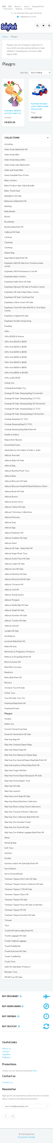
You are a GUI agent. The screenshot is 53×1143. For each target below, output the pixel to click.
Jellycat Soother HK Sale (15, 615)
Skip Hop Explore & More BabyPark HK (22, 765)
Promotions (8, 9)
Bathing (8, 206)
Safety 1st (9, 724)
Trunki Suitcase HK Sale (15, 951)
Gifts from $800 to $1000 (16, 372)
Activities (8, 144)
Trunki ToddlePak (12, 956)
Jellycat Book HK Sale (14, 491)
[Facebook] (6, 1116)
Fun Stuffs (28, 9)
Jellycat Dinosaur (12, 517)
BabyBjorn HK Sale (12, 196)
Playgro (8, 713)
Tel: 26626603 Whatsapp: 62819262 (27, 13)
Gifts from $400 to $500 (15, 357)
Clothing (8, 247)
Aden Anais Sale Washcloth (17, 165)
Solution (8, 853)
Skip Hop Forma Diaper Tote (17, 780)
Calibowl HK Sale (12, 232)
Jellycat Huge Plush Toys (15, 553)
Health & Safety (11, 434)
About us (6, 1048)
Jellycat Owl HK (11, 589)
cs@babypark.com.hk (28, 16)
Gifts (6, 331)
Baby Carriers (10, 180)
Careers (6, 1051)
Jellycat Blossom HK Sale (15, 481)
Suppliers (6, 1054)
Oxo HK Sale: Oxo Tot (14, 698)
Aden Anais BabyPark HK (16, 149)
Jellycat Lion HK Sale (13, 569)
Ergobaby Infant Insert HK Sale (18, 302)
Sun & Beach (10, 868)
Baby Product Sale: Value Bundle (19, 185)
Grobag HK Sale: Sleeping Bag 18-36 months (24, 403)
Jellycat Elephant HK (13, 532)
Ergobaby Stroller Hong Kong (17, 321)
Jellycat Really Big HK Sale (16, 605)
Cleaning (8, 242)
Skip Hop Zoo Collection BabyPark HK (21, 817)
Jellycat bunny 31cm (13, 501)
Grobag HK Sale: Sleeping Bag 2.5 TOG (22, 408)
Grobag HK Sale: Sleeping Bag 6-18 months (24, 414)
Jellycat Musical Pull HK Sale (17, 579)
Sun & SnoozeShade (13, 873)
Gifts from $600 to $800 (15, 367)
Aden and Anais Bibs (13, 170)
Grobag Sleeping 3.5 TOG (16, 419)
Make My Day (10, 646)
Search (26, 6)
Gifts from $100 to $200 (15, 341)
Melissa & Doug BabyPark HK (17, 656)
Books (7, 216)
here (34, 1070)
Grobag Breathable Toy (15, 388)
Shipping (18, 9)
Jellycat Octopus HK (13, 584)
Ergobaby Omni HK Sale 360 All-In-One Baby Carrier (24, 309)
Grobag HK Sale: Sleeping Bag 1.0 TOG (22, 398)
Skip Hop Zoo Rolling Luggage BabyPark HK (24, 832)
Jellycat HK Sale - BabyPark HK (18, 548)
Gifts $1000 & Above (14, 336)
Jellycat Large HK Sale (14, 563)
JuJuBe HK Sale (11, 631)
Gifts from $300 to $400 (15, 352)
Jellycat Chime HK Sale (14, 507)
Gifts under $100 (12, 377)
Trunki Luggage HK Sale (15, 935)
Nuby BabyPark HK (13, 677)
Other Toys (9, 693)
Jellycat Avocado (12, 455)
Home (5, 36)
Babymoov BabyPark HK (15, 201)
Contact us (7, 1082)
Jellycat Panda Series (14, 594)
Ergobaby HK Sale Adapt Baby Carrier (21, 292)
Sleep (7, 837)
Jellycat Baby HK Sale (14, 460)
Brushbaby (9, 221)
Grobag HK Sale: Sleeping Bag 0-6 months (23, 393)
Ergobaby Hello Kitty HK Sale (17, 281)
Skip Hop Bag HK (12, 739)
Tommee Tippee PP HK (15, 910)
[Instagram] (13, 1116)
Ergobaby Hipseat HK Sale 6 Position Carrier (24, 286)
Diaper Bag (9, 252)
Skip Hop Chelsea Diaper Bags (18, 744)
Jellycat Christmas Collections (18, 512)
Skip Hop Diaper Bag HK (15, 749)
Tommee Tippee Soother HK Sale (19, 915)
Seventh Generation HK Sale (17, 734)
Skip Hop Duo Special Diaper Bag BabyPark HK (25, 760)
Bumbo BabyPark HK (13, 227)
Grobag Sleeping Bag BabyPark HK (20, 429)
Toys (6, 925)
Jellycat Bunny (11, 496)
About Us (17, 6)
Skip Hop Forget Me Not (15, 770)
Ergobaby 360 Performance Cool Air (20, 271)
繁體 (4, 6)
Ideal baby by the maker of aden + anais (22, 450)
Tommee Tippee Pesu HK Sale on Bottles (23, 904)
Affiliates (6, 1057)
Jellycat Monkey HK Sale (15, 574)
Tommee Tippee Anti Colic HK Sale (20, 879)
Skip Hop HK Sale (12, 786)
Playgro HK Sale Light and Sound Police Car (39, 106)
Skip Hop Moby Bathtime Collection (20, 801)
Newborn (8, 672)
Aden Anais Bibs (11, 154)
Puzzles (7, 718)
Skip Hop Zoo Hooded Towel (17, 822)
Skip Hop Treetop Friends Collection (21, 811)
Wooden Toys (10, 972)
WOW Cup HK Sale (13, 977)
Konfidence (9, 636)
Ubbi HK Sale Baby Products (17, 966)
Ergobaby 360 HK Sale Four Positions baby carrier (23, 264)
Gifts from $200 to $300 (15, 346)
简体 (10, 6)
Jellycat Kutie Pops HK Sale (17, 558)
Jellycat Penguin (11, 600)
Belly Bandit (9, 211)
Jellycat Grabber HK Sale (15, 538)
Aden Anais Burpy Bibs (14, 159)
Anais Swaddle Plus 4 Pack (16, 175)
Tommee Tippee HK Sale (15, 899)
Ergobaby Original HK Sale (16, 315)
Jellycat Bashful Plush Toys (16, 470)
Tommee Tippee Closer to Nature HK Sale (23, 884)
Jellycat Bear (10, 476)
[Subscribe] (47, 1106)
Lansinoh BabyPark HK (14, 641)
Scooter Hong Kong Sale (15, 729)
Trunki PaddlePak (12, 946)
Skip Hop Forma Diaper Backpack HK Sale (23, 775)
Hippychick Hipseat (13, 439)
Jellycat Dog (10, 522)
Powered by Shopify (26, 1137)
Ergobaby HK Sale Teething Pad (19, 297)
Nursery (8, 682)
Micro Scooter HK (12, 662)
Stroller (7, 858)
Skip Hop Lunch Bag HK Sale (17, 796)
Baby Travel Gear (12, 190)
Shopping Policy (38, 6)
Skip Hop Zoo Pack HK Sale (16, 827)
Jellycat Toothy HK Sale (15, 620)
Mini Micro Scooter (13, 667)
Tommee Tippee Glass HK (16, 894)
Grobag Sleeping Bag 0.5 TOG (18, 424)
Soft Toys (8, 848)
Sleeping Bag (10, 842)
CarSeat (8, 237)
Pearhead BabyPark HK (15, 703)
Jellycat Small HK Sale (14, 610)
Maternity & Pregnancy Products (19, 651)
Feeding (8, 326)
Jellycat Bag (9, 465)
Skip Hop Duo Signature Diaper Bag (20, 755)
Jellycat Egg (9, 527)
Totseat (8, 920)
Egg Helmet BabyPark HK (16, 258)
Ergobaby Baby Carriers (15, 276)
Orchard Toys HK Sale (14, 687)
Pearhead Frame (11, 708)
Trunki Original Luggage (15, 941)
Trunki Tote (9, 961)
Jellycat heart (10, 543)
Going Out (9, 383)
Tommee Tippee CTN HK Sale (18, 889)
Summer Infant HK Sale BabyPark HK (21, 863)
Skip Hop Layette (12, 791)
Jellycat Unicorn (11, 625)
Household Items (12, 445)
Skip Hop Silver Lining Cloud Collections (22, 806)
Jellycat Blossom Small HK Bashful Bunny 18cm (25, 486)
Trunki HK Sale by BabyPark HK (18, 930)
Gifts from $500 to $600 (15, 362)
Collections (11, 137)
